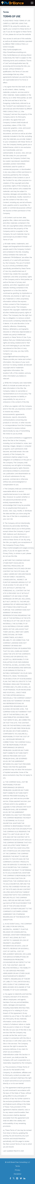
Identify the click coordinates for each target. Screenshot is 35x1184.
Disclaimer (17, 1174)
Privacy (17, 1170)
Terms (17, 1166)
